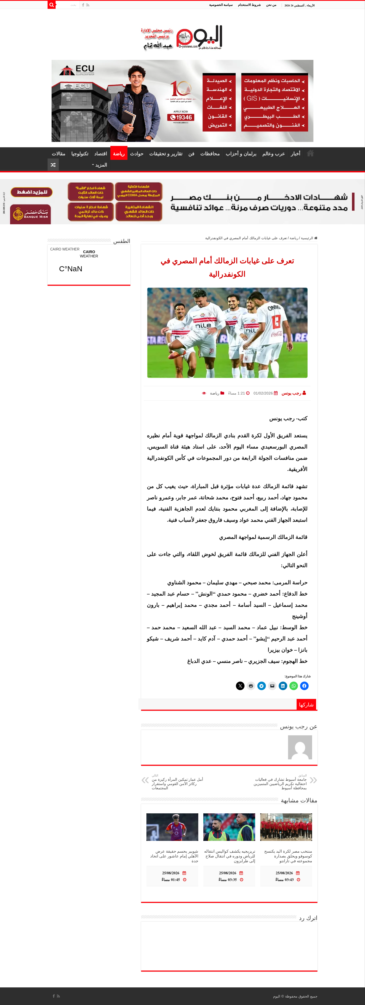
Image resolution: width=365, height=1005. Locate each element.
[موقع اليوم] (182, 35)
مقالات (58, 153)
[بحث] (52, 5)
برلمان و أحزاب (241, 153)
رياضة (119, 153)
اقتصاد (100, 153)
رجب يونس (291, 393)
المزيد (101, 164)
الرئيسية (310, 153)
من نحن (271, 4)
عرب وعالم (273, 153)
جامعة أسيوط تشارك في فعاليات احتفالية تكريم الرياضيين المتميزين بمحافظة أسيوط (280, 782)
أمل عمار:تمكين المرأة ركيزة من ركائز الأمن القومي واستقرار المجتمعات (177, 782)
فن (191, 153)
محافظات (210, 153)
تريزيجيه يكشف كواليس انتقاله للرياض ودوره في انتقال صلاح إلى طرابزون (229, 856)
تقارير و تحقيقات (166, 153)
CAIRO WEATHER (64, 249)
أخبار (295, 153)
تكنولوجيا (79, 153)
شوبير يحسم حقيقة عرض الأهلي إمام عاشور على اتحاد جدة (174, 856)
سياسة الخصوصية (221, 4)
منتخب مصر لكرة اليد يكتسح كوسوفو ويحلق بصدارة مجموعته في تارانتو (288, 856)
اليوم (276, 996)
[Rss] (88, 5)
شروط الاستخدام (249, 4)
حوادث (136, 153)
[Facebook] (83, 5)
